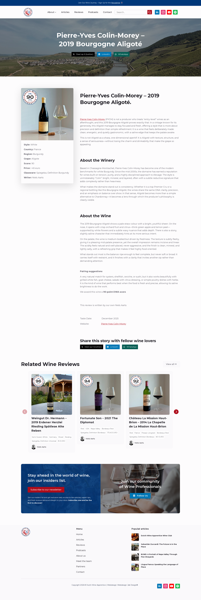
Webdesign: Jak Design (126, 585)
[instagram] (163, 12)
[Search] (149, 12)
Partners (80, 566)
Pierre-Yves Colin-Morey (92, 119)
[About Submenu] (55, 12)
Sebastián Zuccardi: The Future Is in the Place (159, 545)
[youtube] (169, 12)
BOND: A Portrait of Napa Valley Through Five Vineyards (159, 555)
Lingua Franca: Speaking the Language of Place (159, 565)
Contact (107, 12)
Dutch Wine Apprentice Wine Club (156, 536)
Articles (65, 12)
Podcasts (93, 12)
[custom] (175, 12)
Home (79, 534)
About (50, 12)
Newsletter (115, 3)
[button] (176, 411)
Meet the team (84, 561)
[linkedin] (157, 12)
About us (81, 556)
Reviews (78, 12)
